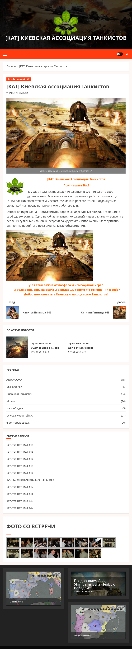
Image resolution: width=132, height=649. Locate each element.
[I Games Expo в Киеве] (17, 347)
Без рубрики (14, 386)
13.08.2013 (38, 352)
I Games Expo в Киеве (45, 348)
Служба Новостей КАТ (18, 79)
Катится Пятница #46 (19, 451)
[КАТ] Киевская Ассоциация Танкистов (66, 38)
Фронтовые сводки (18, 422)
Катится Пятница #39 (19, 508)
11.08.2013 (75, 352)
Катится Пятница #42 (19, 486)
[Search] (127, 54)
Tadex (12, 93)
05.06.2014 (24, 93)
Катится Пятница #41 (19, 494)
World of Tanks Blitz (80, 348)
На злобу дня (14, 408)
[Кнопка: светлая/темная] (120, 54)
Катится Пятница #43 (19, 472)
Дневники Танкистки (19, 394)
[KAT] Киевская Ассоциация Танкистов (30, 480)
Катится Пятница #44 (19, 466)
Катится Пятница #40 (19, 501)
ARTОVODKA (14, 379)
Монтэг (11, 401)
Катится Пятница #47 (19, 444)
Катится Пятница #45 (19, 458)
